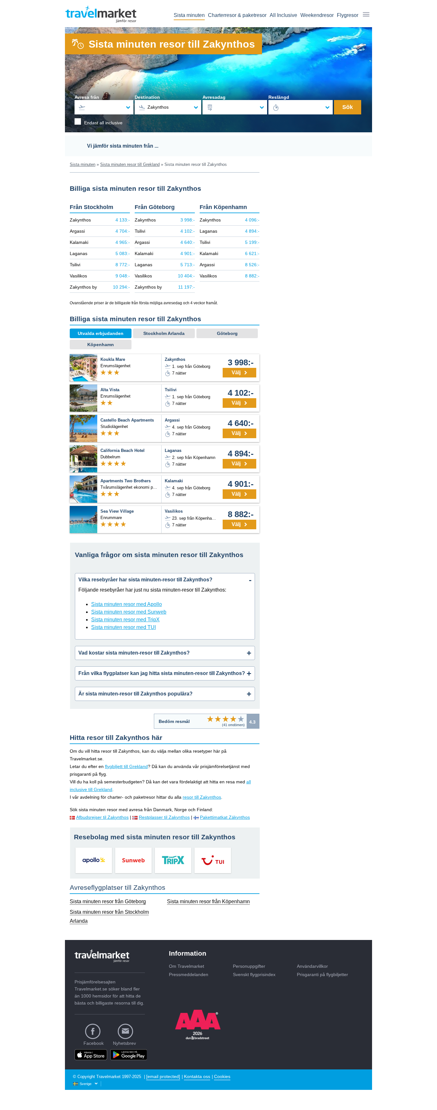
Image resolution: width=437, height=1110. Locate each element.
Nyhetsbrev (124, 1043)
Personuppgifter (249, 966)
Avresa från (87, 97)
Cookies (222, 1076)
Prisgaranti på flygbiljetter (322, 974)
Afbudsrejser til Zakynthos (102, 817)
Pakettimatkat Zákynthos (225, 817)
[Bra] (233, 719)
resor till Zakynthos (202, 797)
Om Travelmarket (186, 966)
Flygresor (347, 15)
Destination (147, 97)
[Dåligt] (210, 719)
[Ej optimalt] (218, 719)
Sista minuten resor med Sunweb (128, 612)
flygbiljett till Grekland (126, 766)
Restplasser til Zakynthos (164, 817)
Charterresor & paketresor (237, 15)
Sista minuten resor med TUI (123, 627)
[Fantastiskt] (241, 719)
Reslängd (278, 97)
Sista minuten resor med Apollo (126, 604)
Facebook (93, 1043)
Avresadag (214, 97)
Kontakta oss (197, 1076)
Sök (347, 107)
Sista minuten (189, 15)
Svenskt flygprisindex (254, 974)
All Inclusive (283, 15)
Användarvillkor (312, 966)
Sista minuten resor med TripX (125, 619)
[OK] (225, 719)
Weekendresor (317, 15)
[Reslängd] (300, 107)
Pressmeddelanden (188, 974)
